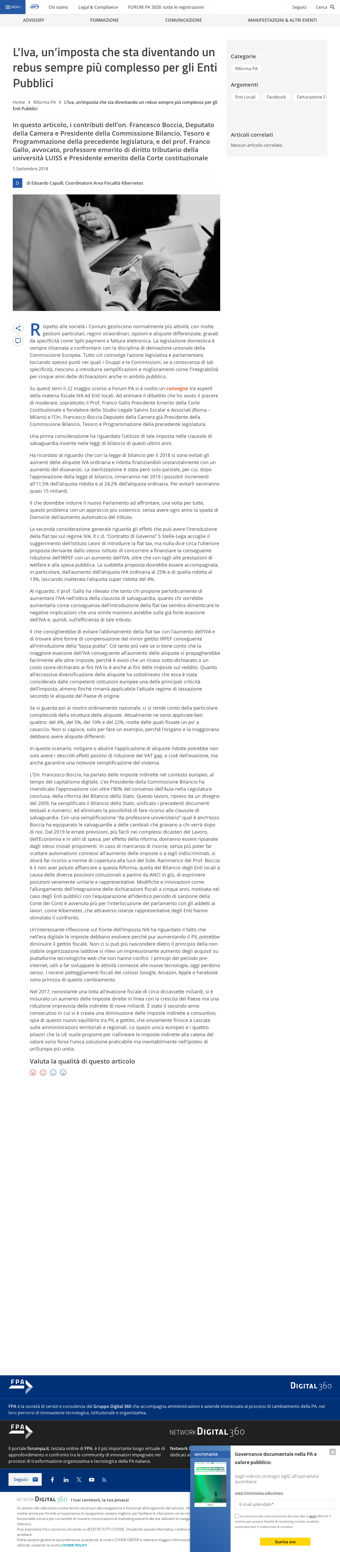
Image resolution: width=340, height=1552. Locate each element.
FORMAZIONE (104, 20)
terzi (312, 1516)
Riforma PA (44, 102)
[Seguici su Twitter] (79, 1480)
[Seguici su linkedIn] (66, 1480)
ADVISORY (33, 20)
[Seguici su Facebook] (52, 1480)
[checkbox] (237, 1517)
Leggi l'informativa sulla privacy (259, 1493)
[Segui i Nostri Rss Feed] (104, 1480)
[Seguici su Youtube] (91, 1480)
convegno (177, 388)
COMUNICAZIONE (183, 20)
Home (19, 102)
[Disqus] (170, 1157)
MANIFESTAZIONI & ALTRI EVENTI (282, 20)
